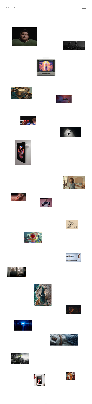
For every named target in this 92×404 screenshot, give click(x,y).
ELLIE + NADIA (10, 8)
